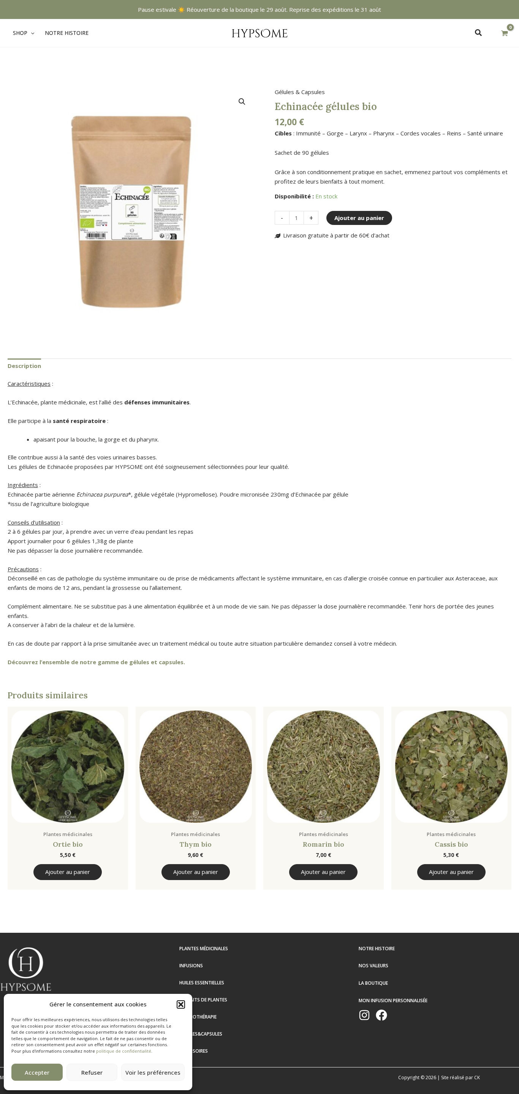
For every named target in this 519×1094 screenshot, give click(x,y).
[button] (181, 1004)
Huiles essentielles (201, 982)
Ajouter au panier (359, 218)
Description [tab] (24, 365)
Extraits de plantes (203, 1000)
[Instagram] (364, 1015)
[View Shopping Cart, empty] (504, 33)
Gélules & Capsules (300, 92)
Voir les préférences (152, 1072)
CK (477, 1077)
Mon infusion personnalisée (393, 1000)
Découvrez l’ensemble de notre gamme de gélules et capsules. (96, 662)
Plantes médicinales (203, 948)
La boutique (373, 983)
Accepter (37, 1072)
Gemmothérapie (198, 1017)
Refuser (92, 1072)
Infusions (191, 965)
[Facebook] (381, 1015)
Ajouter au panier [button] (67, 872)
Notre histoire (377, 948)
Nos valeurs (373, 965)
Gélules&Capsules (200, 1034)
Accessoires (193, 1051)
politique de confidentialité (123, 1051)
